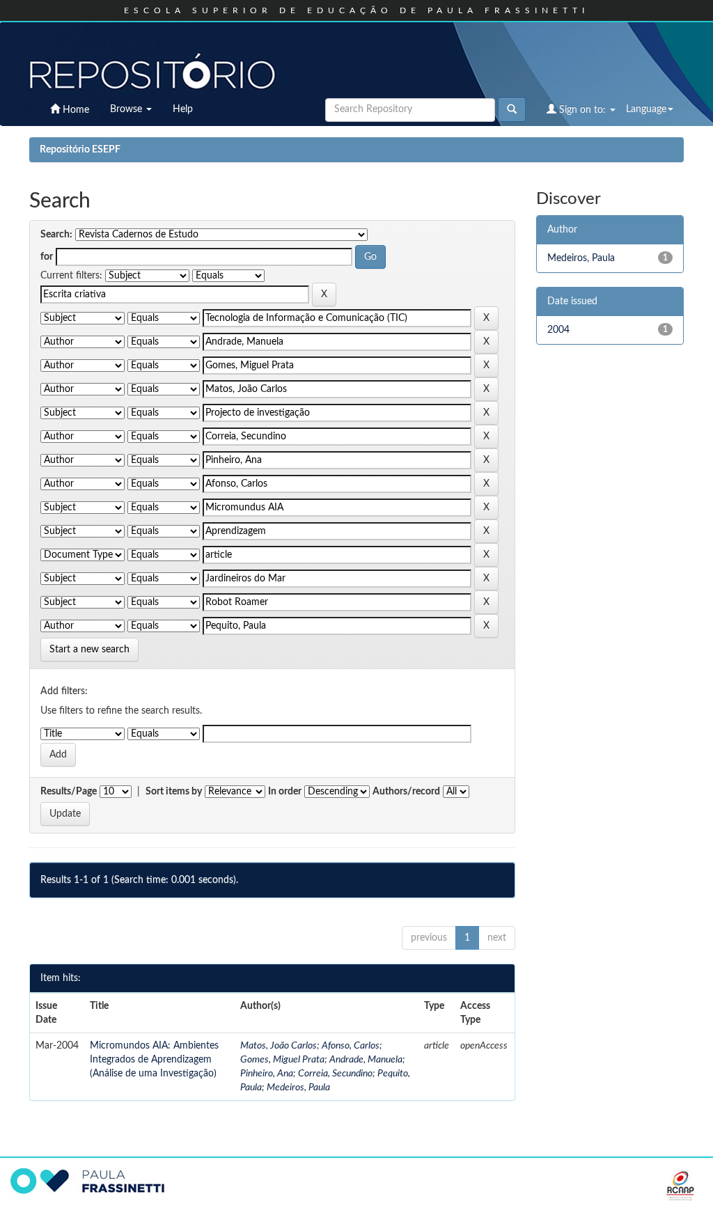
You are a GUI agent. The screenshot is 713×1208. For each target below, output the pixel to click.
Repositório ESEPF (80, 150)
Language (646, 109)
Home (74, 110)
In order (284, 792)
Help (183, 109)
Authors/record (406, 792)
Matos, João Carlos (278, 1046)
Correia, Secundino (335, 1073)
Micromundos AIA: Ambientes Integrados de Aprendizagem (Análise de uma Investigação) (154, 1059)
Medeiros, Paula (298, 1087)
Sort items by (174, 792)
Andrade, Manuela (365, 1060)
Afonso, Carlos (350, 1046)
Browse (127, 109)
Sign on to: (582, 110)
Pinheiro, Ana (266, 1073)
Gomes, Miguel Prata (282, 1060)
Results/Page (68, 792)
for (46, 257)
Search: (56, 235)
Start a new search (89, 649)
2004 (558, 330)
